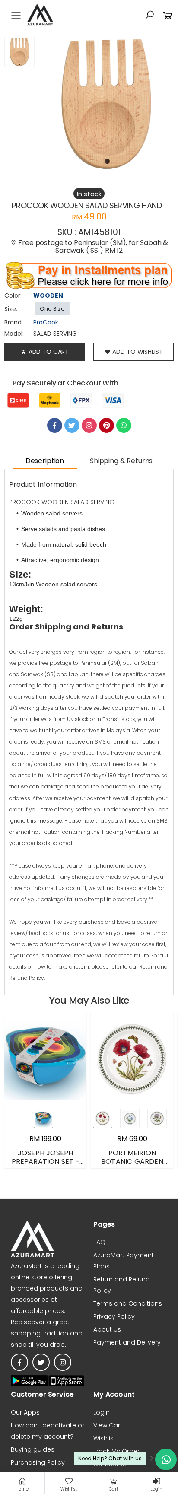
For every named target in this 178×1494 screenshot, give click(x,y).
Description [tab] (44, 461)
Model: (14, 333)
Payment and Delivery (127, 1342)
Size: (10, 309)
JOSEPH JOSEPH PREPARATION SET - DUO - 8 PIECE (45, 1161)
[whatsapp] (123, 425)
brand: (13, 322)
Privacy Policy (114, 1316)
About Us (107, 1329)
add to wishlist (137, 351)
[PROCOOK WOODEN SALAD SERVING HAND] (19, 104)
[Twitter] (71, 425)
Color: (13, 295)
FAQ (99, 1242)
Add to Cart (49, 351)
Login (101, 1412)
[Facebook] (54, 425)
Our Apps (25, 1412)
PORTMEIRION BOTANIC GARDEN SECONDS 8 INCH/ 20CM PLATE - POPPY (132, 1166)
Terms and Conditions (127, 1303)
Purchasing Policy (38, 1462)
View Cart (107, 1425)
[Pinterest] (106, 425)
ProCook (45, 322)
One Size (52, 309)
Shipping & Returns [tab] (121, 461)
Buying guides (32, 1449)
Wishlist (104, 1438)
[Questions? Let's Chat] (166, 1459)
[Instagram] (89, 425)
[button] (149, 15)
